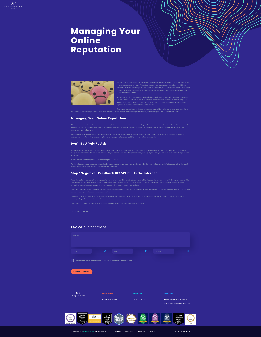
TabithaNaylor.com (88, 332)
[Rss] (189, 331)
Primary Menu (255, 5)
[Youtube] (186, 331)
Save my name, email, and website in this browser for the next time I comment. (104, 260)
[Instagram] (184, 331)
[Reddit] (87, 211)
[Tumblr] (81, 211)
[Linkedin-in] (178, 331)
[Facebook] (72, 211)
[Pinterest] (78, 211)
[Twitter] (75, 211)
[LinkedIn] (84, 211)
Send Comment (81, 271)
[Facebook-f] (175, 331)
